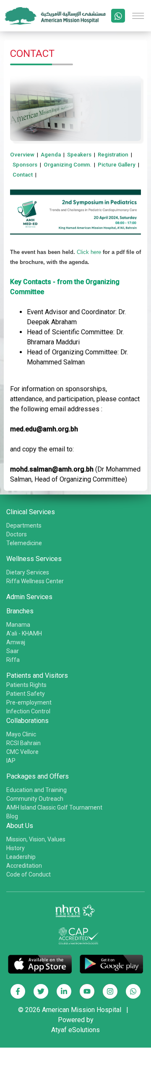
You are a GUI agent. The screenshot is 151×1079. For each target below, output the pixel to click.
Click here (89, 252)
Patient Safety (25, 693)
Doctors (16, 534)
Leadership (21, 856)
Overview (22, 154)
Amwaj (15, 642)
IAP (11, 760)
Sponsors (25, 164)
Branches (20, 611)
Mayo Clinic (21, 734)
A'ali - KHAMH (24, 633)
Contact (23, 175)
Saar (12, 651)
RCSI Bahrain (23, 743)
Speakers (79, 154)
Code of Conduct (28, 874)
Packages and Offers (37, 776)
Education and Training (36, 790)
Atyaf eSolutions (75, 1030)
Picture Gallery (116, 164)
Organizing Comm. (67, 164)
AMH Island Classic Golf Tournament (54, 807)
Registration (113, 154)
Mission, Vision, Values (35, 839)
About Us (19, 826)
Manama (18, 624)
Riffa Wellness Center (35, 581)
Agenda (51, 154)
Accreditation (24, 865)
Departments (24, 525)
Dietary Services (27, 572)
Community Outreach (34, 798)
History (15, 848)
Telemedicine (24, 543)
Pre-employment (29, 702)
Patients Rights (26, 685)
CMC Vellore (22, 751)
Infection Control (28, 711)
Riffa (13, 659)
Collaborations (27, 721)
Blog (12, 816)
